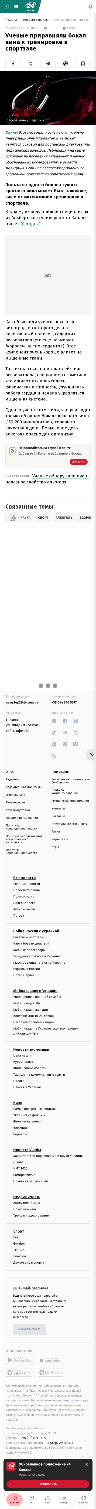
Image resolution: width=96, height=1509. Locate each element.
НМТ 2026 (20, 1168)
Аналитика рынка (26, 1203)
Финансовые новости (29, 1068)
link (54, 721)
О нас (10, 771)
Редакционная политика (23, 787)
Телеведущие (15, 802)
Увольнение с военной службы (37, 997)
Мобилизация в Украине (35, 991)
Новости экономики (31, 1049)
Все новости (24, 878)
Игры (55, 847)
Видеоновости (24, 903)
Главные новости (26, 884)
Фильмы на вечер (27, 1121)
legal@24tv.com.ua (60, 1442)
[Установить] (48, 1475)
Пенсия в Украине (27, 1087)
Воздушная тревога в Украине (36, 956)
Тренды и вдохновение (31, 1215)
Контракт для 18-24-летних (34, 1016)
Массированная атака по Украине (39, 962)
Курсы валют (23, 1062)
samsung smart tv (51, 1372)
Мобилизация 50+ (26, 1003)
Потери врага (23, 975)
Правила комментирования (64, 792)
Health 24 (12, 19)
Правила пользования (22, 817)
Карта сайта (60, 839)
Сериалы (20, 1134)
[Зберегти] (83, 63)
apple (51, 1360)
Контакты (58, 808)
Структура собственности (69, 824)
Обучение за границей (30, 1181)
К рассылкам (29, 1329)
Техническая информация (70, 800)
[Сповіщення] (90, 6)
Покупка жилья (25, 1209)
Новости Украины (36, 19)
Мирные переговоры (29, 950)
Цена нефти (22, 1055)
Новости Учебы (27, 1150)
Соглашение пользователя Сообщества (70, 781)
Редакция (12, 779)
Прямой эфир (23, 896)
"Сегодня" (30, 223)
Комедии (20, 1128)
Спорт (18, 1231)
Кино (17, 1103)
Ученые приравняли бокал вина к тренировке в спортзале (72, 19)
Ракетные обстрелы (28, 937)
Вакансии (58, 816)
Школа (18, 1162)
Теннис (18, 1250)
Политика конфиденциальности (21, 827)
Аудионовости (24, 909)
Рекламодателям (18, 810)
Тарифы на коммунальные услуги (39, 1074)
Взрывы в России (26, 969)
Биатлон (19, 1256)
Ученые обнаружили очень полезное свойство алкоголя (47, 479)
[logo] (30, 6)
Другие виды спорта (28, 1262)
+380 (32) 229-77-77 (32, 1438)
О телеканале (15, 794)
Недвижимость (26, 1197)
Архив (55, 831)
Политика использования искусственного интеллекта (24, 839)
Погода (18, 915)
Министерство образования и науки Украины (48, 1156)
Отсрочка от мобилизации (33, 1022)
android (19, 1360)
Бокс (16, 1237)
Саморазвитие (24, 1175)
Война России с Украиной (36, 931)
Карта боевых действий (31, 943)
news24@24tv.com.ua (22, 702)
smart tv (19, 1372)
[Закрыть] (86, 1464)
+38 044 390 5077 (64, 702)
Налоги (18, 1081)
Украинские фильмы (29, 1115)
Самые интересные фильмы (34, 1109)
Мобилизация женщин (30, 1009)
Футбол (19, 1243)
